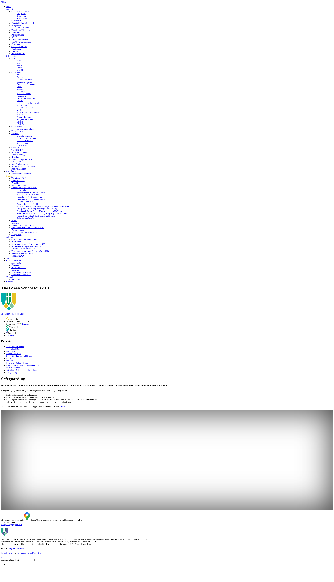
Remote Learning (18, 169)
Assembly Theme (18, 267)
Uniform (15, 223)
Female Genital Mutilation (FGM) (31, 192)
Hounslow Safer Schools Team (29, 197)
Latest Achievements (20, 39)
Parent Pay (15, 183)
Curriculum (16, 72)
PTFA (14, 220)
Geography (21, 96)
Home (8, 6)
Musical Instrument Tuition (28, 112)
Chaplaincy (21, 14)
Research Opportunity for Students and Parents (36, 216)
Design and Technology (26, 84)
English (20, 89)
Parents (9, 176)
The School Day (18, 180)
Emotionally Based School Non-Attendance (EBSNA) (39, 211)
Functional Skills (24, 93)
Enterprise (21, 91)
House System (17, 131)
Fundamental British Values (28, 195)
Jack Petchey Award (19, 164)
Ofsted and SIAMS (19, 46)
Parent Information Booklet (28, 204)
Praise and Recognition (26, 138)
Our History (16, 21)
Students (15, 133)
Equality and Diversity (20, 30)
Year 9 (19, 65)
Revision (15, 157)
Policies (14, 51)
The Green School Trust (21, 42)
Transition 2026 (17, 256)
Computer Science (24, 82)
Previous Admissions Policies (23, 253)
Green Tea (15, 148)
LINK (62, 406)
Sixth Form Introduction (21, 173)
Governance (16, 44)
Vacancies (10, 277)
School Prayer (22, 16)
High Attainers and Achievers (23, 166)
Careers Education (24, 79)
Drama (19, 86)
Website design (7, 553)
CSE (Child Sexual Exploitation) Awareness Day (37, 209)
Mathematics (22, 105)
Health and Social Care (26, 98)
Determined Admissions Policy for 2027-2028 (30, 251)
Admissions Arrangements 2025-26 (26, 246)
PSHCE (20, 115)
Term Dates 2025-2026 (21, 272)
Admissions (11, 237)
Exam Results (17, 32)
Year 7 (19, 61)
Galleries (15, 270)
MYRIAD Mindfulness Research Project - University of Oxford (43, 206)
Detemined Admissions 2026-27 (24, 249)
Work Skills (21, 124)
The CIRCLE (17, 150)
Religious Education (25, 119)
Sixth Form (11, 171)
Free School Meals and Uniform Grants (27, 227)
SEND (14, 37)
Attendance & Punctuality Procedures (26, 232)
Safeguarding (16, 25)
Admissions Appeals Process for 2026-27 (28, 244)
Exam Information (24, 136)
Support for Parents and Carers (24, 188)
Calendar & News (13, 260)
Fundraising (16, 49)
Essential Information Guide (23, 23)
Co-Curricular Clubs (25, 129)
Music (19, 110)
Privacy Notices (18, 54)
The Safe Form (23, 28)
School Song (22, 18)
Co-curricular (16, 126)
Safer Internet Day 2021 (27, 218)
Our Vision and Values (20, 11)
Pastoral (14, 58)
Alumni (9, 258)
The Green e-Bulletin (20, 178)
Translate (25, 324)
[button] (7, 318)
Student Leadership (25, 140)
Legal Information (16, 548)
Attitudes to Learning (20, 152)
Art (18, 75)
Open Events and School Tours (24, 239)
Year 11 (20, 70)
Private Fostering (18, 230)
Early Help (21, 190)
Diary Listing (16, 263)
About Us (10, 9)
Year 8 (19, 63)
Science (20, 122)
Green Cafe (16, 162)
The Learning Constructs (21, 159)
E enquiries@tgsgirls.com (11, 524)
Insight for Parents (18, 185)
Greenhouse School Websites (29, 553)
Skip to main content (9, 2)
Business (20, 77)
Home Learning (18, 155)
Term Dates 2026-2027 (21, 274)
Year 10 (20, 68)
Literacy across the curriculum (29, 103)
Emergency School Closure (22, 225)
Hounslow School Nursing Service (31, 199)
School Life (11, 56)
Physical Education (24, 117)
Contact (9, 282)
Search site (5, 560)
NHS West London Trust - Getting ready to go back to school (42, 213)
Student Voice (22, 143)
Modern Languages (25, 108)
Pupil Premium (17, 35)
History (20, 101)
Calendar (15, 265)
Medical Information (25, 202)
